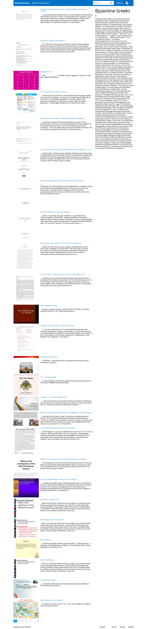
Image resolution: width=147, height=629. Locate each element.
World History (45, 540)
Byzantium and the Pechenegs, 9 (53, 40)
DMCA (131, 627)
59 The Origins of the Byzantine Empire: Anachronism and (62, 274)
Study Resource (22, 3)
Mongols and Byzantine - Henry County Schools (58, 479)
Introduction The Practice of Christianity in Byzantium (61, 243)
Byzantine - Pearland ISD (49, 499)
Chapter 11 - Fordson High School (53, 397)
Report (102, 627)
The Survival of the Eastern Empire (53, 92)
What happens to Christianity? (51, 519)
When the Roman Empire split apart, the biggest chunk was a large (65, 412)
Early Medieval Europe (48, 305)
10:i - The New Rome (48, 377)
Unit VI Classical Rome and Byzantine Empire (57, 428)
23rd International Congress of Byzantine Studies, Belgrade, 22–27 (66, 149)
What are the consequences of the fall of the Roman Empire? (63, 459)
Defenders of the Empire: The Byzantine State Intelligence (62, 118)
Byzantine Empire (47, 560)
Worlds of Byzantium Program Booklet (55, 212)
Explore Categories (40, 3)
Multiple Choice (46, 72)
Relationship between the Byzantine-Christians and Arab (61, 181)
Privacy (122, 627)
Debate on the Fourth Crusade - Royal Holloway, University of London (63, 10)
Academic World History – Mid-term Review (57, 326)
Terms (114, 627)
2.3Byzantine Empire (48, 580)
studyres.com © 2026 (22, 627)
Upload (119, 3)
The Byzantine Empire (48, 357)
